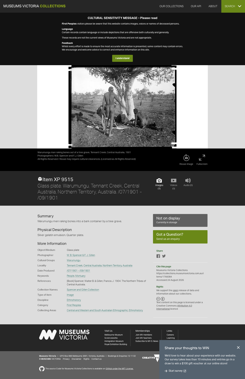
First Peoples (74, 305)
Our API (196, 6)
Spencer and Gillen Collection (83, 289)
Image (70, 295)
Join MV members (144, 335)
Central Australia (93, 265)
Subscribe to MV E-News (147, 341)
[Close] (238, 348)
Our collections (172, 6)
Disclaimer (76, 359)
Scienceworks (111, 338)
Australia (127, 265)
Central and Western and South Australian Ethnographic (97, 310)
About (212, 6)
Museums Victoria (34, 6)
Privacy (66, 359)
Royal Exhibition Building (115, 344)
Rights (86, 359)
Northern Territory (112, 265)
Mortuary (80, 276)
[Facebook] (158, 256)
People (70, 276)
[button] (233, 6)
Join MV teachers (144, 338)
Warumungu (73, 260)
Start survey (175, 371)
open (175, 290)
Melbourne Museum (113, 335)
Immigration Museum (114, 341)
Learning (171, 338)
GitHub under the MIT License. (120, 369)
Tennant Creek (74, 265)
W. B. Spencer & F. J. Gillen (81, 255)
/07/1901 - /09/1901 (78, 271)
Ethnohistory (74, 300)
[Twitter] (164, 256)
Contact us (97, 359)
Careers (170, 335)
